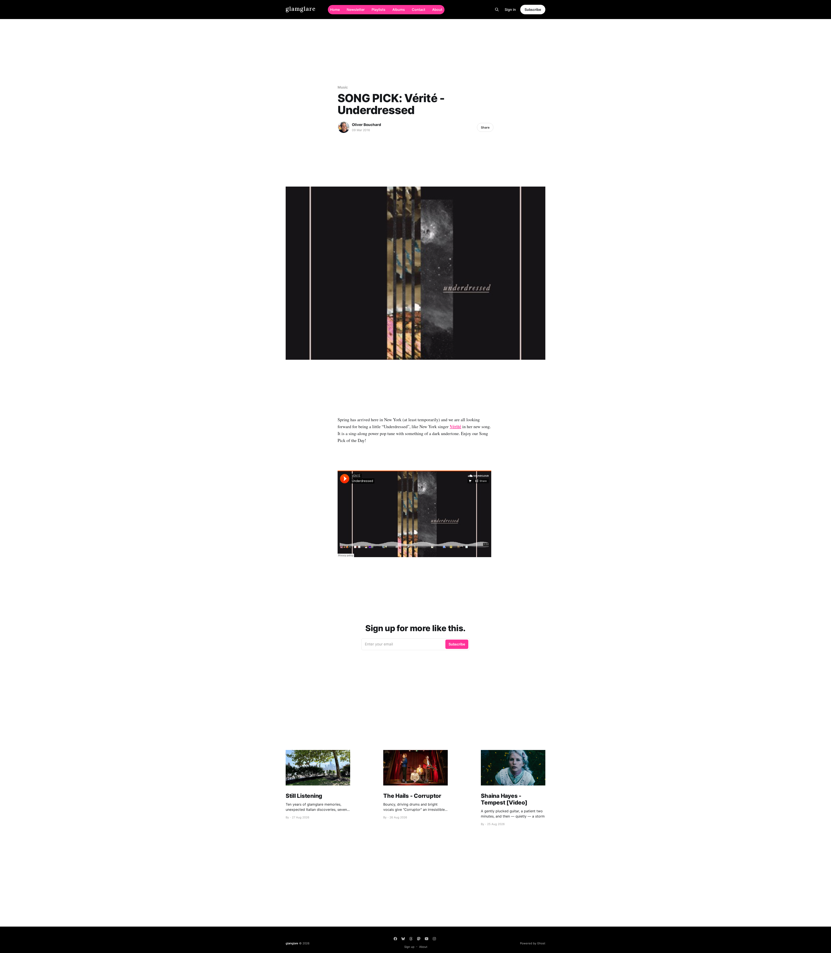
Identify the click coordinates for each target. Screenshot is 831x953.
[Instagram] (434, 938)
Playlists (378, 9)
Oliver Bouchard (366, 125)
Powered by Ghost (532, 943)
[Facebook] (395, 938)
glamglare (301, 9)
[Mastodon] (418, 938)
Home (335, 9)
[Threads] (411, 938)
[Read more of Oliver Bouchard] (344, 127)
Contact (418, 9)
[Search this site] (496, 9)
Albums (398, 9)
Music (343, 87)
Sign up (409, 946)
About (437, 9)
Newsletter (356, 9)
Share (485, 127)
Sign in (510, 9)
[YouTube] (426, 938)
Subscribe (533, 9)
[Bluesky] (403, 938)
